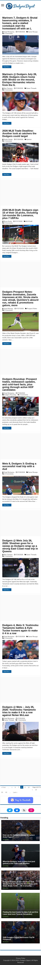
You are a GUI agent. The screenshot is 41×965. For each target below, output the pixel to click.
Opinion (29, 139)
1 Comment (8, 141)
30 (2, 792)
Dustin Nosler (8, 139)
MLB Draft (29, 221)
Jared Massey (8, 308)
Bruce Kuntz (8, 221)
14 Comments (8, 474)
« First (3, 787)
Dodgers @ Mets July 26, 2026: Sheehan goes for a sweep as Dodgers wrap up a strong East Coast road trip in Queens (20, 546)
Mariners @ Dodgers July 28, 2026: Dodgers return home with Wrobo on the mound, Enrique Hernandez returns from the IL (19, 79)
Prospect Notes (32, 308)
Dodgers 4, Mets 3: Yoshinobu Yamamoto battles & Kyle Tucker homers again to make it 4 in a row (20, 629)
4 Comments (8, 33)
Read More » (7, 67)
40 (6, 792)
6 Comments (8, 90)
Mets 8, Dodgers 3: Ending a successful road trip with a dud (19, 466)
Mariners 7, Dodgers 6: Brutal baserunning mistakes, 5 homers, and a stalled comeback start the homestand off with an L (19, 23)
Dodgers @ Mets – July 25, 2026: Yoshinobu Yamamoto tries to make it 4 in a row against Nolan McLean (19, 711)
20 (36, 790)
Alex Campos (8, 88)
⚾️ (21, 800)
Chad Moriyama (9, 32)
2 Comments (8, 556)
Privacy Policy (20, 958)
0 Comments (8, 223)
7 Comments (21, 720)
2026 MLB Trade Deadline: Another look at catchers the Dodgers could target (19, 133)
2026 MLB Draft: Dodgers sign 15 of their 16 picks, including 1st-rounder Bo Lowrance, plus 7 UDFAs (20, 214)
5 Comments (8, 638)
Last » (15, 792)
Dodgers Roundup (10, 395)
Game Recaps (33, 32)
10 (29, 787)
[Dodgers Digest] (20, 5)
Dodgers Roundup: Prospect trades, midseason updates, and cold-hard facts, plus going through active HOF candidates (19, 384)
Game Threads (31, 88)
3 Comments (23, 395)
